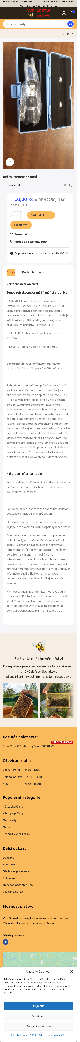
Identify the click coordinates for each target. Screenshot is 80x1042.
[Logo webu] (38, 13)
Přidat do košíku (41, 215)
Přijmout (38, 1006)
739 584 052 (68, 1)
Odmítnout (39, 1016)
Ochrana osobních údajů (19, 885)
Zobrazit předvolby (38, 1026)
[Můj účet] (64, 13)
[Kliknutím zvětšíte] (10, 162)
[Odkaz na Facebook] (5, 942)
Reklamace (10, 878)
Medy (6, 827)
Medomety (10, 820)
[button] (71, 971)
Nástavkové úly (13, 806)
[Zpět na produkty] (67, 34)
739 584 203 (25, 1)
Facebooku (63, 676)
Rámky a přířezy (13, 813)
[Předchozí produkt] (63, 34)
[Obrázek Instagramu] (20, 700)
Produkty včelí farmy (16, 834)
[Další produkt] (72, 34)
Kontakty (9, 864)
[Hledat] (70, 24)
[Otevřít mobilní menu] (4, 13)
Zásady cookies (19, 1035)
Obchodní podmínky (16, 871)
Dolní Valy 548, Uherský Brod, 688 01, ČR (37, 745)
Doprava (8, 857)
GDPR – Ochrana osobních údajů (47, 1035)
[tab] (11, 272)
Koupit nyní (21, 224)
